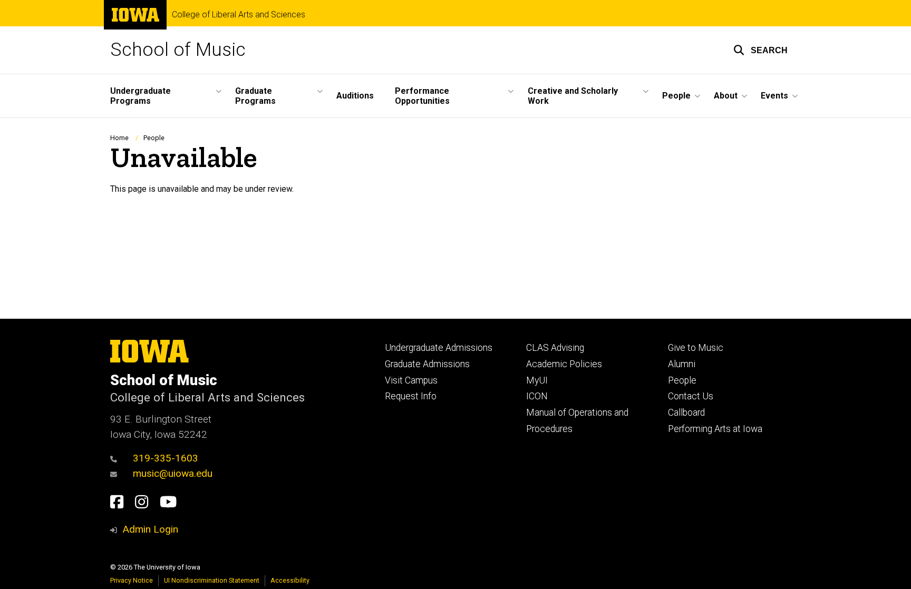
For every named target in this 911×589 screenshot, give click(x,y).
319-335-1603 (165, 458)
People (153, 138)
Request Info (411, 396)
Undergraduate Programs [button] (140, 96)
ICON (537, 396)
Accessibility (289, 580)
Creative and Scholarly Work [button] (573, 96)
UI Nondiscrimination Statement (211, 580)
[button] (760, 50)
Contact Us (690, 396)
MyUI (537, 380)
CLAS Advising (555, 347)
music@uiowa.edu (172, 473)
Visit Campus (411, 380)
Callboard (686, 412)
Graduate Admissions (427, 364)
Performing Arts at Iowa (715, 429)
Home (119, 138)
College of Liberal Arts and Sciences (238, 14)
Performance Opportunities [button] (422, 96)
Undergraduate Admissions (438, 347)
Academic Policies (564, 364)
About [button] (726, 96)
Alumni (681, 364)
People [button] (676, 96)
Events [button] (774, 96)
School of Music (178, 50)
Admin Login (150, 529)
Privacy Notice (131, 580)
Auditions (355, 96)
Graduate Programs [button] (255, 96)
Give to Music (695, 347)
